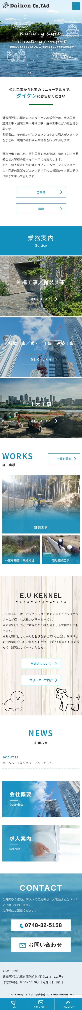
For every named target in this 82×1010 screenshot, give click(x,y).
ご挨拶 (41, 192)
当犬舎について (41, 663)
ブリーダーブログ (41, 680)
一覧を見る (64, 459)
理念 (41, 209)
